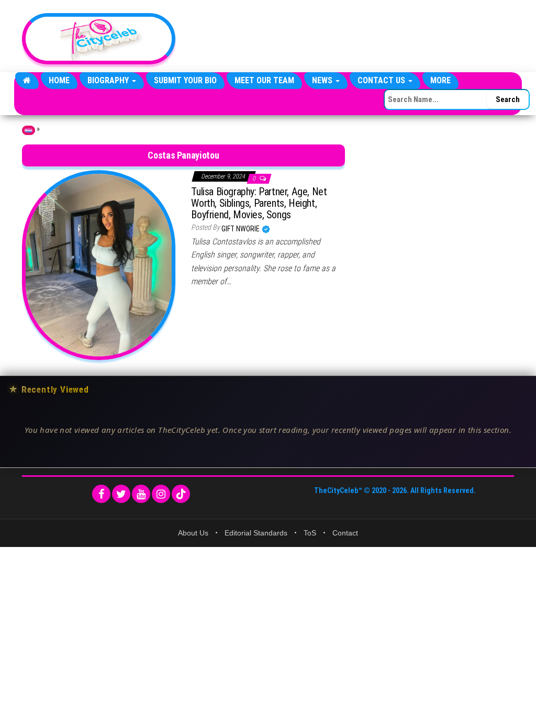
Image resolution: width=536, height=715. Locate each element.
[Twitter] (121, 494)
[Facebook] (101, 494)
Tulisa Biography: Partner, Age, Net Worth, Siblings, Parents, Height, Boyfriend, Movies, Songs (259, 203)
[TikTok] (181, 494)
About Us (193, 533)
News (323, 80)
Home (59, 80)
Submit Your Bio (185, 80)
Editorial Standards (256, 533)
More (440, 80)
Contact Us (382, 80)
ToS (310, 533)
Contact (345, 533)
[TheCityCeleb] (27, 80)
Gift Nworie (241, 229)
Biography (109, 80)
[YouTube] (141, 494)
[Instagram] (161, 494)
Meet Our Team (264, 80)
